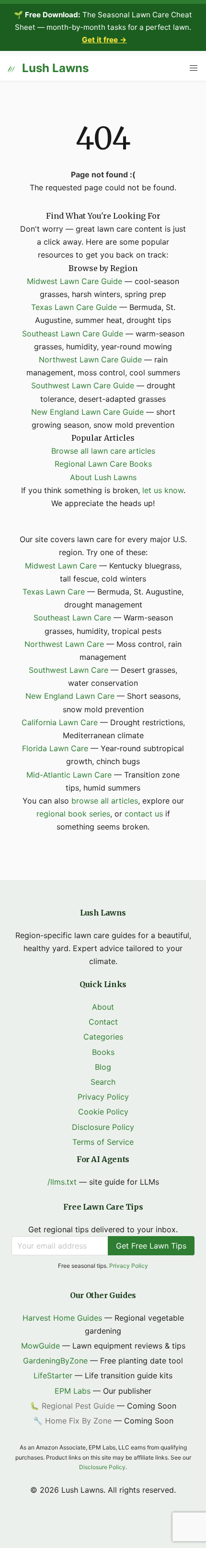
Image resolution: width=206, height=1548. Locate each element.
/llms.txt (62, 1182)
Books (103, 1052)
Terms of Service (103, 1142)
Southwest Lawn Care (68, 670)
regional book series (73, 813)
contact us (144, 813)
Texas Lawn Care (54, 591)
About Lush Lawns (103, 477)
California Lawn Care (60, 722)
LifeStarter (53, 1375)
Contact (103, 1022)
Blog (103, 1067)
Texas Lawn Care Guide (74, 307)
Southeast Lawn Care (72, 617)
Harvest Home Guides (62, 1318)
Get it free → (104, 39)
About (103, 1007)
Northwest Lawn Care (64, 644)
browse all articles (104, 800)
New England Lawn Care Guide (87, 412)
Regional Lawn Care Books (103, 464)
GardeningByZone (55, 1360)
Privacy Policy (103, 1097)
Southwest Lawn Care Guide (82, 385)
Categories (103, 1036)
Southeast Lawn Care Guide (72, 333)
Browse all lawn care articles (103, 451)
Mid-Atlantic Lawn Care (69, 775)
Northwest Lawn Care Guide (90, 359)
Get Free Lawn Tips (151, 1246)
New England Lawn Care (69, 696)
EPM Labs (73, 1391)
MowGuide (40, 1345)
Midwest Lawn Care (61, 565)
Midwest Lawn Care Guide (74, 281)
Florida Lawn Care (55, 748)
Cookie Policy (103, 1111)
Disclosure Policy (103, 1127)
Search (103, 1082)
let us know (162, 490)
